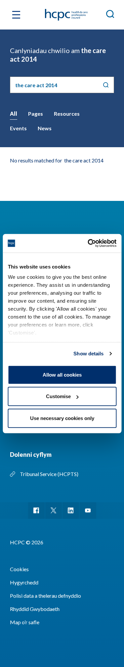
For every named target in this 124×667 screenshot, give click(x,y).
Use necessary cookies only (62, 418)
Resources (67, 113)
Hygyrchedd (24, 582)
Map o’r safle (24, 622)
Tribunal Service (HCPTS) (49, 474)
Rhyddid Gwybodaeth (35, 609)
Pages (35, 113)
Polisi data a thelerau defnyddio (45, 595)
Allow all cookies (62, 374)
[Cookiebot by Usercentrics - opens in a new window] (88, 243)
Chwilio (106, 85)
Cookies (19, 569)
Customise (58, 396)
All (13, 113)
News (45, 128)
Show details (88, 353)
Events (18, 128)
